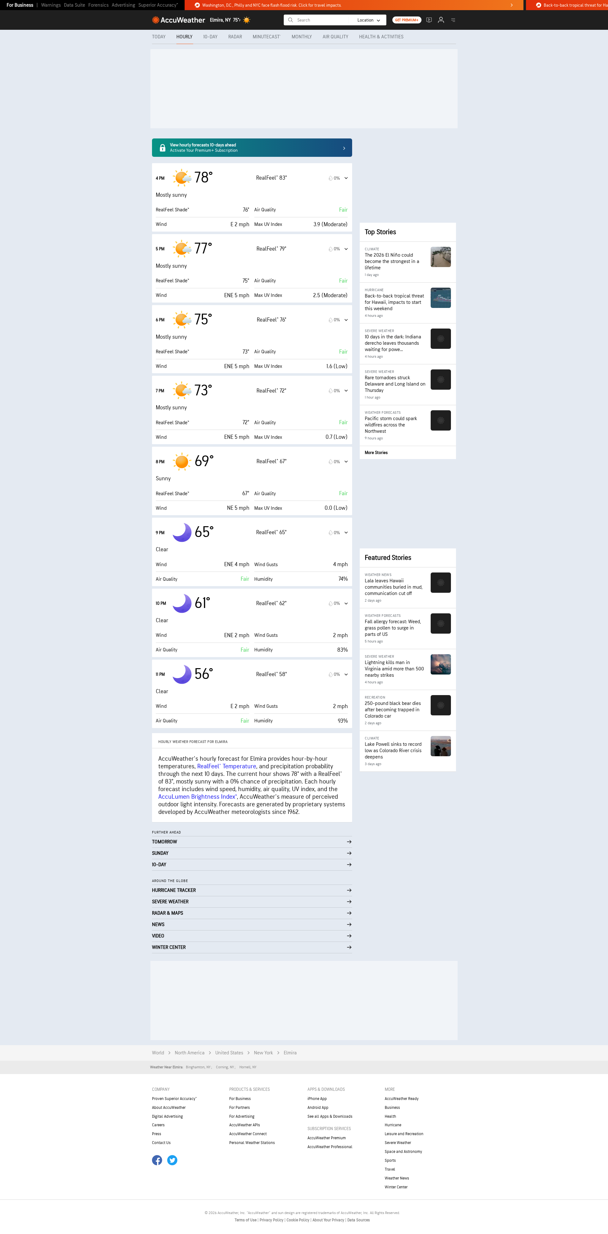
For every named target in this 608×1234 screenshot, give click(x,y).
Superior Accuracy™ (158, 5)
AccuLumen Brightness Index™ (197, 797)
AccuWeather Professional (329, 1146)
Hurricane (393, 1125)
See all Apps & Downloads (329, 1116)
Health (390, 1116)
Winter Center (396, 1187)
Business (392, 1107)
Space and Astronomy (403, 1151)
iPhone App (317, 1098)
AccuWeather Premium (326, 1138)
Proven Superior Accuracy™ (174, 1098)
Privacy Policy (272, 1220)
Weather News (397, 1178)
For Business (20, 5)
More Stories (376, 452)
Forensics (98, 5)
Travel (390, 1169)
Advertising (123, 5)
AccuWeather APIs (244, 1125)
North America (190, 1053)
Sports (390, 1160)
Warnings (51, 5)
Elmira (290, 1053)
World (158, 1053)
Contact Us (161, 1142)
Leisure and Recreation (404, 1133)
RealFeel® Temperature (226, 766)
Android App (317, 1107)
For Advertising (242, 1116)
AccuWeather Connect (248, 1133)
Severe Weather (398, 1142)
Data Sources (358, 1220)
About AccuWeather (169, 1107)
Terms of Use (246, 1220)
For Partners (239, 1107)
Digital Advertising (167, 1116)
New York (263, 1053)
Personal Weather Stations (252, 1142)
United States (229, 1053)
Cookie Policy (298, 1220)
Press (156, 1133)
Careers (158, 1125)
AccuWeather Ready (402, 1098)
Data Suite (74, 5)
